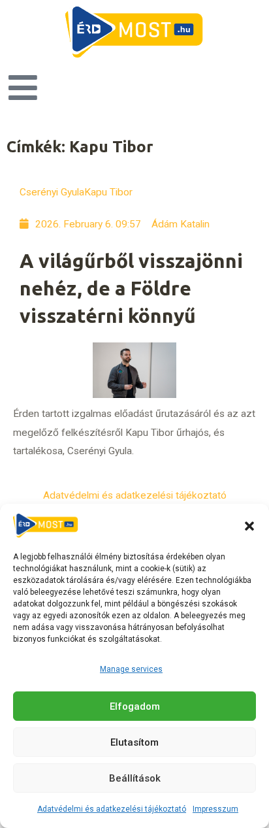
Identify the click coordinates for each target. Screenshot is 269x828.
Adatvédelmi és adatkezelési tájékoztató (111, 809)
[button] (249, 526)
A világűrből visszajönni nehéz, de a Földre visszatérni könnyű (131, 288)
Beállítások (135, 778)
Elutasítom (134, 742)
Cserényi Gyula (52, 192)
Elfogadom (135, 706)
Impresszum (215, 809)
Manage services (131, 669)
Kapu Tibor (108, 192)
